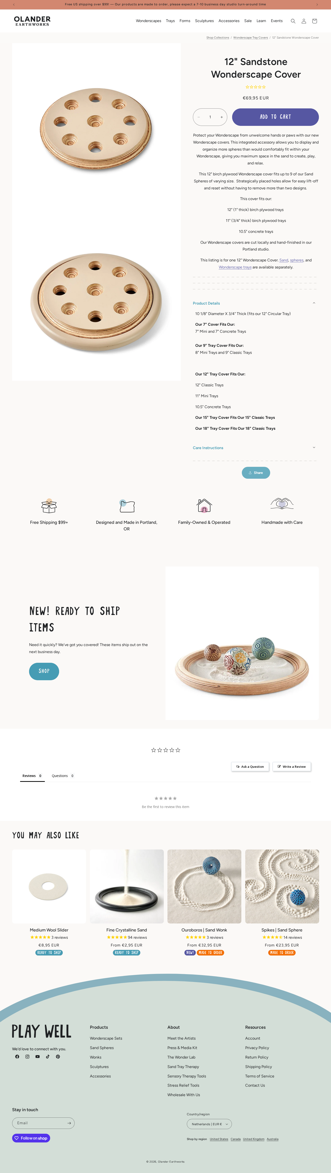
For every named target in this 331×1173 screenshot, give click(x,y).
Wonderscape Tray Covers (250, 37)
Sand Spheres (102, 1047)
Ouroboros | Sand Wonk (204, 930)
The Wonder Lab (181, 1057)
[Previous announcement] (13, 4)
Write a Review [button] (294, 766)
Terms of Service (259, 1076)
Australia (272, 1139)
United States (219, 1139)
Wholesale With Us (183, 1094)
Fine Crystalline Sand (126, 930)
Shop (44, 671)
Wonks (95, 1057)
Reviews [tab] (29, 775)
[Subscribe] (69, 1123)
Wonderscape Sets (106, 1038)
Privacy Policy (257, 1047)
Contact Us (255, 1085)
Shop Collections (217, 37)
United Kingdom (253, 1139)
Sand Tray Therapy (183, 1066)
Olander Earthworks (171, 1161)
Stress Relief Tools (183, 1085)
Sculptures (99, 1066)
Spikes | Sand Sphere (281, 930)
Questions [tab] (60, 775)
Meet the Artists (181, 1038)
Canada (236, 1139)
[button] (149, 21)
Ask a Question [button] (252, 766)
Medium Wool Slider (49, 930)
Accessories (100, 1076)
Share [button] (258, 473)
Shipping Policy (258, 1066)
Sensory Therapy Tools (186, 1076)
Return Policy (256, 1057)
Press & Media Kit (182, 1047)
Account (252, 1038)
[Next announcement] (317, 4)
